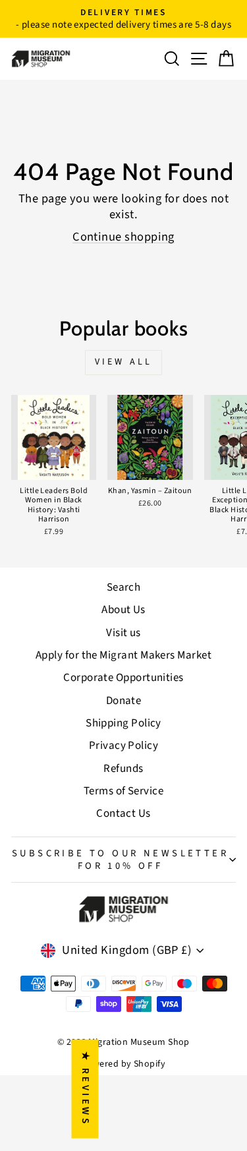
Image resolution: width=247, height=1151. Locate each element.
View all (124, 362)
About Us (123, 610)
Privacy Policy (123, 745)
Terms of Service (123, 791)
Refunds (123, 769)
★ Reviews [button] (85, 1089)
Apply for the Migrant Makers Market (123, 655)
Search (124, 587)
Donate (124, 701)
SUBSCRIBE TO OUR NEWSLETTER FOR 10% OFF (120, 859)
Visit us (123, 633)
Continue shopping (123, 236)
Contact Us (123, 813)
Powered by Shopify (123, 1064)
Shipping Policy (123, 723)
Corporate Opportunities (123, 678)
